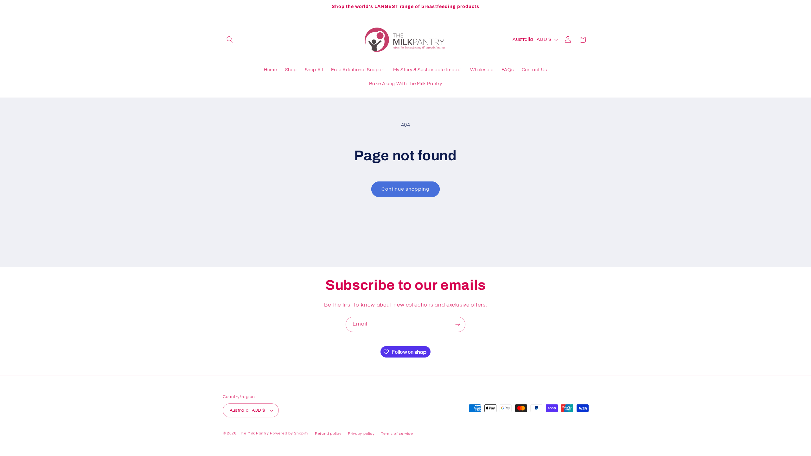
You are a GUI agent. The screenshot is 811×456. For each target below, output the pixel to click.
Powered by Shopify (289, 433)
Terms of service (397, 433)
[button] (230, 39)
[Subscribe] (457, 324)
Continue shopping (405, 189)
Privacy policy (361, 433)
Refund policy (328, 433)
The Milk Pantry (254, 433)
